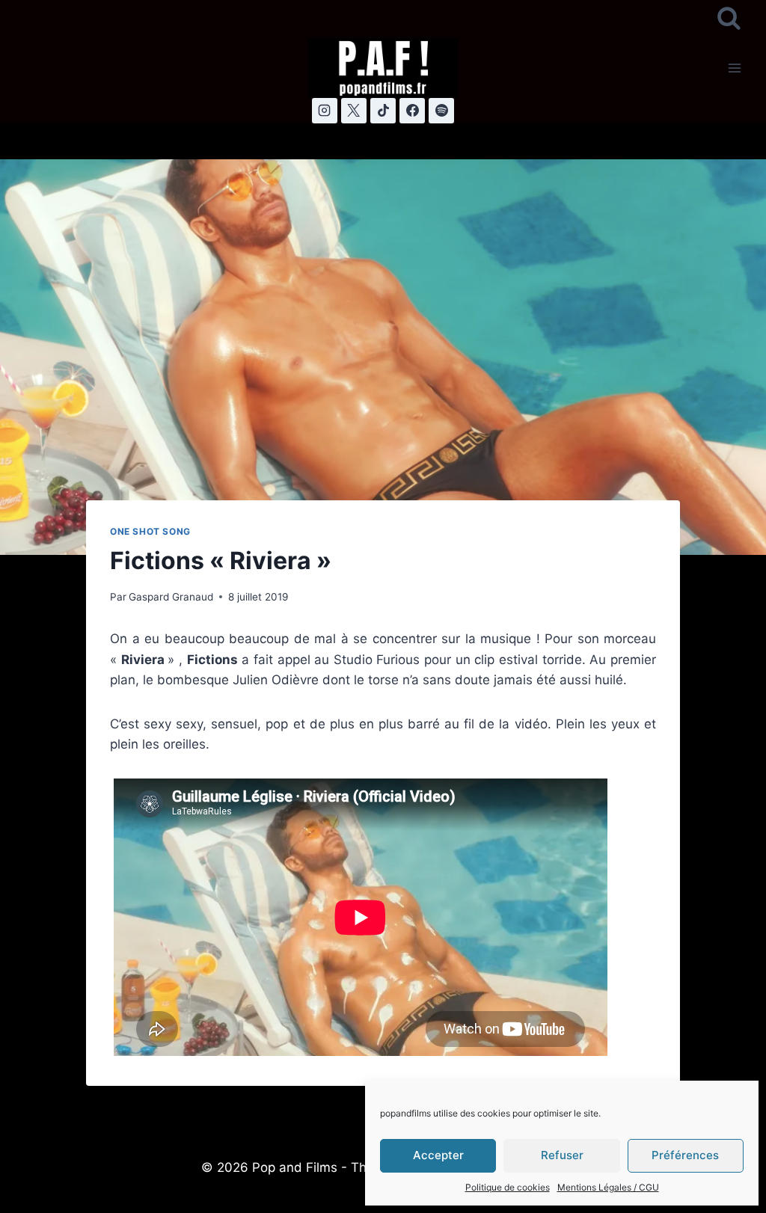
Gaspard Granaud (171, 597)
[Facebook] (412, 110)
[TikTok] (383, 110)
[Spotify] (441, 110)
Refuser (562, 1155)
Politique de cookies (507, 1187)
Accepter (438, 1155)
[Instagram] (324, 110)
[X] (354, 110)
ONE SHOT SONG (150, 531)
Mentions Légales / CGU (608, 1187)
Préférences (685, 1155)
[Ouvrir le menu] (734, 67)
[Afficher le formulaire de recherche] (729, 19)
